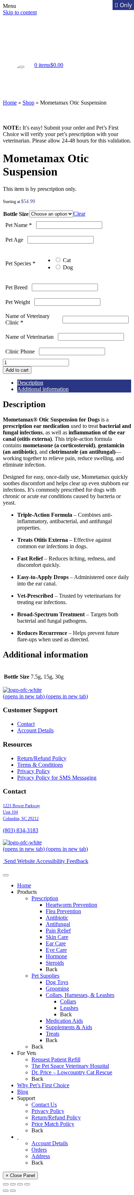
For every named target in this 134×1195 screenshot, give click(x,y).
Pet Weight (17, 302)
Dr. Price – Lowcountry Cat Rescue (71, 1072)
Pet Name (18, 225)
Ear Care (56, 943)
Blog (22, 1092)
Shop (28, 103)
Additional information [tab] (43, 389)
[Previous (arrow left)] (6, 1191)
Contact (26, 724)
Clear (79, 214)
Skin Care (57, 937)
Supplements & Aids (69, 1027)
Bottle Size (16, 214)
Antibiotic (57, 918)
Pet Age (14, 240)
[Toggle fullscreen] (13, 1184)
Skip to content (20, 12)
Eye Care (56, 950)
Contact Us (44, 1105)
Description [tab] (30, 383)
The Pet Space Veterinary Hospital (70, 1066)
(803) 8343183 (20, 830)
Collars (68, 1001)
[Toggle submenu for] (21, 67)
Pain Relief (58, 930)
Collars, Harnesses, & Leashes (80, 995)
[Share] (20, 1184)
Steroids (55, 963)
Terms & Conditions (40, 765)
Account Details (35, 730)
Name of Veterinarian (29, 337)
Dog (67, 267)
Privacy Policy (33, 771)
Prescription (44, 898)
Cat (66, 260)
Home (10, 103)
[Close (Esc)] (27, 1184)
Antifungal (58, 924)
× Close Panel (20, 1175)
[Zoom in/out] (6, 1184)
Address (40, 1156)
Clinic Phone (20, 351)
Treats (52, 1034)
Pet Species (20, 263)
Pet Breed (16, 287)
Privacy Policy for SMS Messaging (56, 778)
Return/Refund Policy (41, 758)
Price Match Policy (52, 1124)
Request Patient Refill (55, 1059)
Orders (39, 1150)
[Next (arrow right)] (13, 1191)
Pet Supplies (45, 976)
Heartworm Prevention (71, 905)
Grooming (57, 989)
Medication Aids (64, 1021)
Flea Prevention (63, 911)
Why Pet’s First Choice (43, 1085)
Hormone (56, 956)
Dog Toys (57, 982)
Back (52, 969)
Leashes (69, 1008)
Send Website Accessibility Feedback (45, 861)
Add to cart (17, 370)
